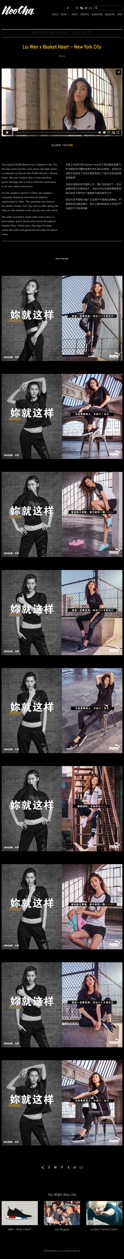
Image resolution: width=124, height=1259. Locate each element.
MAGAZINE (110, 14)
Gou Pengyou (62, 1229)
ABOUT (55, 14)
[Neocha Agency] (18, 10)
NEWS (75, 14)
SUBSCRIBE (97, 14)
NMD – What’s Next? (19, 1229)
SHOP (119, 14)
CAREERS (84, 14)
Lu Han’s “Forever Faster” (104, 1229)
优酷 (70, 145)
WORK (64, 14)
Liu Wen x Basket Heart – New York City (62, 46)
